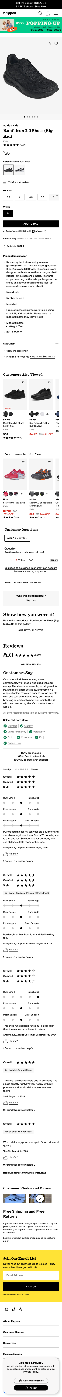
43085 (20, 246)
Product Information (15, 255)
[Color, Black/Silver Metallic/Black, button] (37, 414)
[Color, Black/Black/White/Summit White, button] (10, 493)
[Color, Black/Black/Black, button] (37, 493)
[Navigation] (55, 13)
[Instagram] (6, 1309)
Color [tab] (11, 737)
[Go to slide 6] (37, 117)
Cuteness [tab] (26, 737)
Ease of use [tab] (14, 743)
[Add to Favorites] (23, 382)
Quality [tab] (28, 725)
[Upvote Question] (9, 560)
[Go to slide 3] (29, 117)
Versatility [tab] (39, 731)
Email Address (14, 1275)
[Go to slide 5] (34, 117)
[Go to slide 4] (32, 117)
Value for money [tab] (17, 731)
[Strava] (20, 1309)
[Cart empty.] (48, 13)
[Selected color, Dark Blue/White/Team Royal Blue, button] (58, 414)
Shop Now (41, 6)
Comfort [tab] (12, 725)
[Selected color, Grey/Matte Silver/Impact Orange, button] (31, 493)
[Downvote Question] (31, 560)
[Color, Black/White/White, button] (10, 414)
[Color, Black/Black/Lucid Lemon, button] (42, 493)
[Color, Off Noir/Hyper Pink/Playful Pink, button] (15, 493)
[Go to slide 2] (27, 117)
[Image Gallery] (14, 1198)
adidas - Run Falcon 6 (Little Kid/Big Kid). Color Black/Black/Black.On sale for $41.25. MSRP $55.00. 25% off (41, 407)
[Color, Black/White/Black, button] (42, 414)
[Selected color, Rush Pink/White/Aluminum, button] (5, 493)
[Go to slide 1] (24, 117)
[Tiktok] (13, 1309)
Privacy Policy (30, 1371)
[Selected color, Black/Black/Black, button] (5, 414)
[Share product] (49, 43)
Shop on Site (37, 30)
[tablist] (31, 734)
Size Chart (9, 343)
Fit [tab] (40, 737)
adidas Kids (10, 125)
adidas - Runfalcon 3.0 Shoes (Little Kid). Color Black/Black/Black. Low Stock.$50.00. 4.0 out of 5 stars (15, 409)
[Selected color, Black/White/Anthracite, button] (58, 493)
